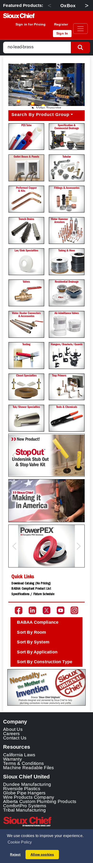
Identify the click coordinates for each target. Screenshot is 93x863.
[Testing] (26, 355)
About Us (13, 729)
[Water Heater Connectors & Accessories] (26, 324)
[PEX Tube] (26, 136)
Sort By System (33, 642)
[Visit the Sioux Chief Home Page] (46, 821)
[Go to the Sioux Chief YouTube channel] (60, 610)
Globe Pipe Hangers (24, 792)
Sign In (62, 33)
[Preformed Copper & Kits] (26, 199)
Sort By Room (31, 632)
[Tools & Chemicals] (66, 418)
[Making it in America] (46, 500)
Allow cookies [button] (42, 854)
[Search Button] (80, 47)
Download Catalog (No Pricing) (31, 583)
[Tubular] (66, 168)
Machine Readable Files (28, 767)
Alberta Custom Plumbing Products (39, 801)
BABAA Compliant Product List (31, 589)
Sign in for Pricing (31, 24)
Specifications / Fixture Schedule (32, 594)
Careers (11, 733)
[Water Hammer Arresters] (66, 230)
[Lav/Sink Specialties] (26, 261)
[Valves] (26, 293)
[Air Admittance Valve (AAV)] (66, 324)
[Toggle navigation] (80, 28)
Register (61, 24)
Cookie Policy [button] (20, 842)
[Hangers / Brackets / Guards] (66, 355)
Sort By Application (37, 652)
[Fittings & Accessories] (66, 199)
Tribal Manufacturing (24, 810)
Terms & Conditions (23, 763)
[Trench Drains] (26, 230)
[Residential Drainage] (66, 293)
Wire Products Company (28, 797)
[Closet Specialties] (26, 387)
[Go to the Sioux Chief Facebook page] (18, 610)
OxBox (68, 5)
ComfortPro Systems (24, 805)
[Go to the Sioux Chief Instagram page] (74, 610)
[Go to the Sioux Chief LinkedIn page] (32, 610)
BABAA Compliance (37, 622)
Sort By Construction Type (44, 661)
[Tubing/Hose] (66, 261)
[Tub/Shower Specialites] (26, 418)
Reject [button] (15, 854)
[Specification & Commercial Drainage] (66, 136)
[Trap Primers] (66, 387)
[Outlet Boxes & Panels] (26, 168)
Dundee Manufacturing (27, 784)
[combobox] (37, 47)
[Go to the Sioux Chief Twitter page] (46, 610)
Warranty (12, 759)
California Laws (19, 754)
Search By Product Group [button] (40, 114)
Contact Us (14, 737)
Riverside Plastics (22, 788)
